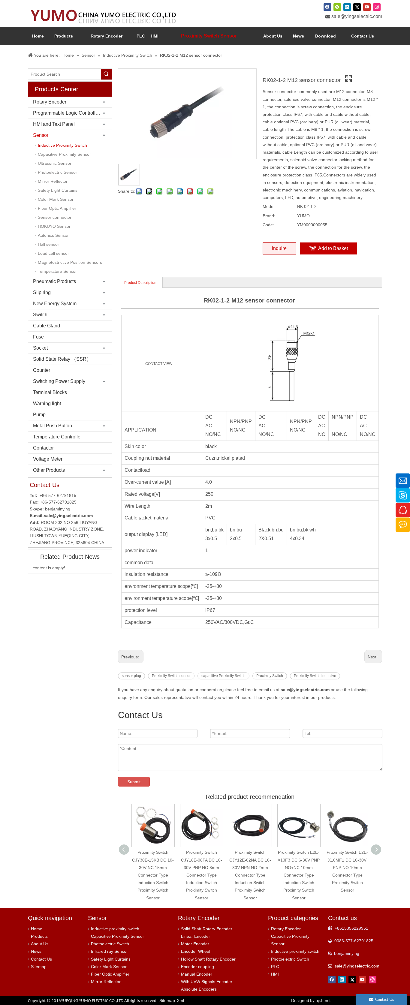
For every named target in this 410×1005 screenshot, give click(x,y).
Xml (180, 1000)
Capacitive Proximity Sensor (64, 154)
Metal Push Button (52, 425)
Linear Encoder (195, 936)
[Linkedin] (347, 7)
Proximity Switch (269, 676)
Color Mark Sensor (56, 199)
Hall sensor (48, 244)
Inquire (279, 248)
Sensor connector (54, 217)
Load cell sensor (53, 253)
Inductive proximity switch (115, 928)
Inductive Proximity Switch (62, 145)
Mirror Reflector (53, 181)
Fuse (38, 336)
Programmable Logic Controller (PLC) (72, 113)
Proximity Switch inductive (315, 676)
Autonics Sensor (53, 235)
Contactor (43, 447)
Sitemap (39, 966)
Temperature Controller (57, 436)
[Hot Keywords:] (106, 74)
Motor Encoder (195, 943)
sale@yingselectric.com (356, 16)
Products (39, 936)
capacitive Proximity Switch (223, 676)
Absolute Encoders (199, 989)
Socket (40, 348)
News (36, 951)
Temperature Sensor (57, 271)
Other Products (49, 470)
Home (36, 928)
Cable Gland (46, 325)
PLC (275, 966)
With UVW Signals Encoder (206, 981)
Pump (39, 414)
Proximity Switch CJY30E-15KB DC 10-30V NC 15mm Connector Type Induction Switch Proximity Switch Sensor (153, 875)
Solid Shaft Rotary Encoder (206, 928)
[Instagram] (377, 7)
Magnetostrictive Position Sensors (70, 262)
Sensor (40, 135)
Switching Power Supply (59, 381)
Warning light (47, 403)
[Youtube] (367, 7)
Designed (311, 1000)
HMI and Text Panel (54, 124)
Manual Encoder (196, 974)
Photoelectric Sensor (57, 172)
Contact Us (41, 959)
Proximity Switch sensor (171, 676)
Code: (268, 224)
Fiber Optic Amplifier (57, 208)
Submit (133, 781)
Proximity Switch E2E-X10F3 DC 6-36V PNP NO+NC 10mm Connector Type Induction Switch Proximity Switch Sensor (299, 875)
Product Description (140, 283)
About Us (39, 943)
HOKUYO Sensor (54, 226)
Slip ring (42, 292)
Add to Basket (333, 248)
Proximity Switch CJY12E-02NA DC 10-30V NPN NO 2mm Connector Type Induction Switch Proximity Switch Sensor (250, 875)
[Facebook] (327, 7)
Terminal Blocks (50, 392)
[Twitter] (357, 7)
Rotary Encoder (49, 101)
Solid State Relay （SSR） (62, 359)
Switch (40, 314)
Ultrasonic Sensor (54, 163)
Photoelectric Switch (110, 943)
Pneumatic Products (54, 281)
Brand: (269, 215)
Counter (41, 370)
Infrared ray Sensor (109, 951)
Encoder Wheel (195, 951)
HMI (275, 974)
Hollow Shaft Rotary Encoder (208, 959)
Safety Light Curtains (57, 190)
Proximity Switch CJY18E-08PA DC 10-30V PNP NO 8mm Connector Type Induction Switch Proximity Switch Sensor (201, 875)
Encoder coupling (197, 966)
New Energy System (55, 303)
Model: (269, 206)
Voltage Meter (47, 459)
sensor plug (131, 676)
